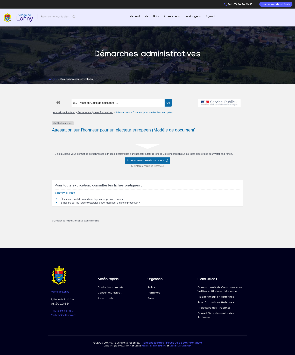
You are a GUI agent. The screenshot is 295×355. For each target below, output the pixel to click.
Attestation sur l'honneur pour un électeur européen (144, 112)
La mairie (170, 16)
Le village (191, 16)
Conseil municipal (109, 292)
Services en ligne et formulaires (95, 112)
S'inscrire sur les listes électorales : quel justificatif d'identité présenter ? (100, 202)
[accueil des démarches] (58, 102)
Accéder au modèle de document (146, 160)
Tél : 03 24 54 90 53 (240, 4)
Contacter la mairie (110, 287)
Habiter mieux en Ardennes (216, 296)
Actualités (152, 16)
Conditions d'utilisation (180, 346)
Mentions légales (152, 342)
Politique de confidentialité (184, 342)
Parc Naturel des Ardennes (216, 302)
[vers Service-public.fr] (219, 103)
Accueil (135, 16)
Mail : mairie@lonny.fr (63, 315)
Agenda (211, 16)
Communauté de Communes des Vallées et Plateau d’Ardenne (220, 289)
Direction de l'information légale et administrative (76, 221)
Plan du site (106, 298)
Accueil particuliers (64, 112)
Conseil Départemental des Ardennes (216, 315)
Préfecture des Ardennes (214, 307)
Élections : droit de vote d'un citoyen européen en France (92, 199)
